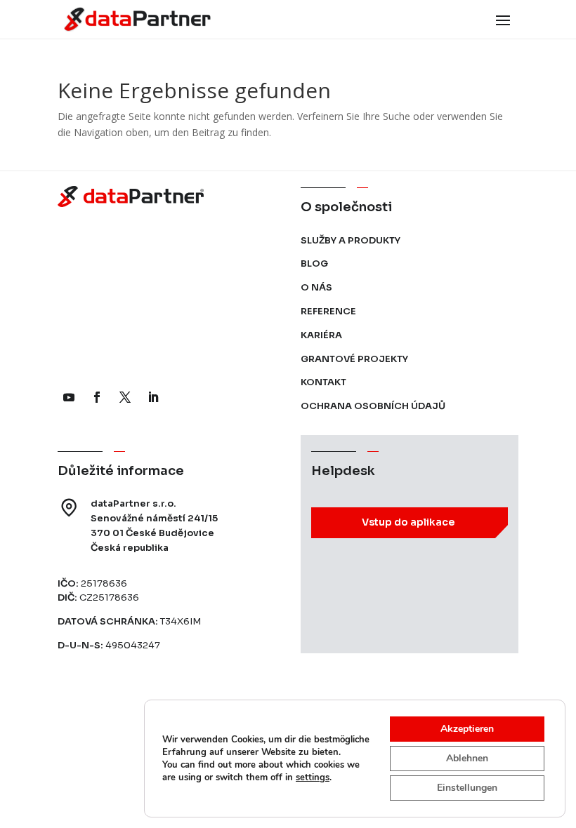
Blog (314, 263)
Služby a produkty (350, 240)
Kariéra (321, 335)
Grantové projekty (354, 359)
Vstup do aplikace (408, 522)
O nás (316, 287)
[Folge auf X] (125, 397)
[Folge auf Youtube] (69, 397)
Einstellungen (467, 787)
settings (312, 777)
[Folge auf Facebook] (97, 397)
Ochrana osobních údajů (373, 406)
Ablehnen (467, 758)
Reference (328, 311)
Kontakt (323, 382)
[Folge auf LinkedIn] (153, 397)
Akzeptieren (467, 728)
